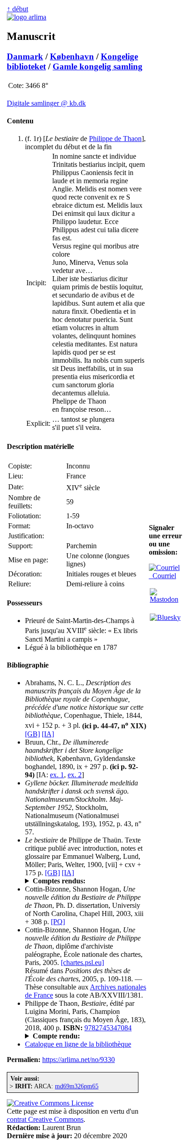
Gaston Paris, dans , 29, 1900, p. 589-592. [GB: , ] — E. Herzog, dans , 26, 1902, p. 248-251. (85, 881)
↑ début (17, 9)
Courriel (162, 576)
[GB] (32, 734)
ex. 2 (75, 775)
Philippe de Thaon (115, 138)
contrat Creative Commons (45, 1119)
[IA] (48, 734)
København (72, 56)
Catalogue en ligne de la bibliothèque (78, 1044)
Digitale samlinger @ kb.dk (46, 103)
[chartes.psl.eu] (82, 962)
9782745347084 (108, 1028)
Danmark (25, 56)
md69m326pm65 (76, 1086)
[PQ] (58, 922)
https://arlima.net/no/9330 (78, 1059)
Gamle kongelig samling (98, 66)
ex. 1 (57, 775)
